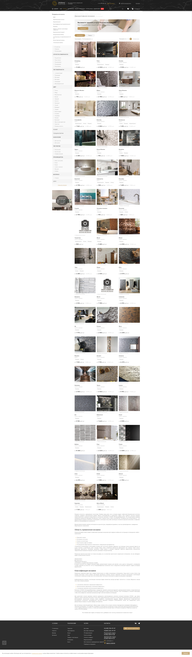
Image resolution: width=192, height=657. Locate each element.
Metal (120, 238)
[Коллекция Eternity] (107, 108)
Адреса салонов (110, 643)
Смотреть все (136, 38)
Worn (120, 326)
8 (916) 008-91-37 (109, 638)
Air (75, 326)
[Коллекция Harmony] (85, 374)
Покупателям (72, 623)
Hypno (76, 149)
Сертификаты (71, 630)
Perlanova (122, 120)
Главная (76, 14)
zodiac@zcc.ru (109, 640)
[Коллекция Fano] (107, 49)
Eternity (99, 120)
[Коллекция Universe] (129, 344)
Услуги (86, 623)
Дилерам (54, 635)
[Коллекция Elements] (85, 285)
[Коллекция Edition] (85, 433)
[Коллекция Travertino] (85, 226)
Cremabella (78, 120)
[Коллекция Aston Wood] (107, 492)
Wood (98, 238)
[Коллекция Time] (85, 256)
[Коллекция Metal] (129, 226)
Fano (98, 61)
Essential (77, 179)
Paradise (121, 179)
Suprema (77, 503)
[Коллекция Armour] (129, 462)
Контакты (107, 623)
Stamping (77, 61)
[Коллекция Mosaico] (85, 344)
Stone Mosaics (101, 149)
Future (99, 326)
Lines (76, 473)
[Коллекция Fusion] (129, 433)
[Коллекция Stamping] (85, 49)
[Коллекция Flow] (107, 433)
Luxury (121, 385)
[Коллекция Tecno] (107, 374)
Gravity (121, 61)
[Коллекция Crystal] (85, 197)
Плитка (86, 14)
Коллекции (80, 35)
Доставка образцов (89, 630)
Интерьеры (70, 639)
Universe (121, 355)
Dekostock (100, 414)
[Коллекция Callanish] (129, 285)
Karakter (121, 149)
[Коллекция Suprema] (85, 492)
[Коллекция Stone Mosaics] (107, 138)
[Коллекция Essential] (85, 167)
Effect (98, 90)
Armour (121, 473)
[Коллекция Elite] (129, 256)
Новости (54, 630)
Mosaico (77, 355)
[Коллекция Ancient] (107, 344)
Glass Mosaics (123, 90)
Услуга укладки (88, 635)
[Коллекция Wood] (107, 226)
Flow (98, 444)
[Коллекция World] (107, 285)
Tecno (98, 385)
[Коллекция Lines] (85, 462)
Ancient (99, 355)
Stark (120, 414)
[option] (62, 200)
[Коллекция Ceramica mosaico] (107, 197)
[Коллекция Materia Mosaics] (85, 79)
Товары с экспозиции (73, 637)
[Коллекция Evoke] (107, 462)
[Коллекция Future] (107, 315)
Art (75, 414)
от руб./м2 (102, 67)
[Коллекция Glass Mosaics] (129, 79)
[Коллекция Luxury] (129, 374)
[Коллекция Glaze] (107, 256)
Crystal (77, 208)
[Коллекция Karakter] (129, 138)
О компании (55, 628)
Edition (77, 444)
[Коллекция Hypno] (85, 138)
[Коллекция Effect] (107, 79)
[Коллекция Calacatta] (107, 167)
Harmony (77, 385)
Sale (69, 635)
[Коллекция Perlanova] (129, 108)
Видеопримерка (88, 639)
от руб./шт (80, 67)
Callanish (121, 297)
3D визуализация (88, 633)
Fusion (120, 444)
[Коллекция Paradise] (129, 167)
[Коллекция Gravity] (129, 49)
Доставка (86, 628)
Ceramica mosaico (102, 208)
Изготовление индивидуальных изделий (94, 642)
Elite (120, 267)
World (98, 297)
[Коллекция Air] (85, 315)
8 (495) (102, 3)
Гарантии (70, 628)
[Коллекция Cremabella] (85, 108)
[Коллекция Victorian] (129, 197)
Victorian (121, 208)
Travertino (78, 238)
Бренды (54, 633)
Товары (90, 35)
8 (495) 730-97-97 (109, 628)
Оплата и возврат (88, 637)
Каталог (82, 14)
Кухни (69, 642)
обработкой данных (37, 653)
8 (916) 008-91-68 (109, 634)
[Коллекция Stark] (129, 403)
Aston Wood (100, 503)
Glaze (98, 267)
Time (76, 267)
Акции (69, 633)
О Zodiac (55, 623)
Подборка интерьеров (89, 644)
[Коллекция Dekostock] (107, 403)
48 (130, 38)
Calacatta (100, 179)
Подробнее (83, 28)
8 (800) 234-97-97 (109, 630)
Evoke (98, 473)
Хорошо (186, 653)
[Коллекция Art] (85, 403)
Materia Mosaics (79, 90)
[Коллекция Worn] (129, 315)
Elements (77, 297)
